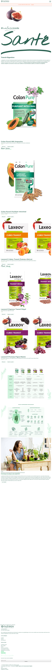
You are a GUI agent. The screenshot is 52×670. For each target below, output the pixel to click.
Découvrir (3, 146)
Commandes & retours (5, 649)
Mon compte (3, 645)
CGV (2, 667)
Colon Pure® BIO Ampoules (12, 141)
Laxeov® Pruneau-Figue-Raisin (13, 357)
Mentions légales (4, 668)
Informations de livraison (5, 650)
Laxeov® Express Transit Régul (13, 309)
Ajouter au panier (10, 146)
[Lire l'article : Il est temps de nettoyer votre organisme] (26, 470)
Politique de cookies (4, 669)
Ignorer (32, 4)
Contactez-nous (4, 644)
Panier (2, 646)
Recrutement (3, 640)
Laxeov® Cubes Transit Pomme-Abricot (16, 259)
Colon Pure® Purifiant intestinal (13, 211)
